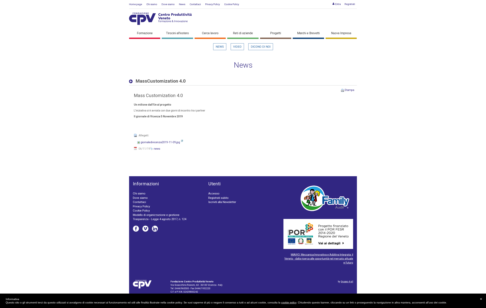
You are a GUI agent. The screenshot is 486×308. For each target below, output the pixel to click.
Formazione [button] (145, 33)
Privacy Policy (212, 4)
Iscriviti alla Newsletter (222, 202)
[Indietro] (132, 81)
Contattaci (195, 4)
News (182, 4)
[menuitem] (336, 4)
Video (237, 46)
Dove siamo (168, 4)
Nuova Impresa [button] (341, 33)
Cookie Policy (231, 4)
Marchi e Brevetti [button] (308, 33)
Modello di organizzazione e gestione (156, 215)
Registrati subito (218, 198)
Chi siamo (151, 4)
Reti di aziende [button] (243, 33)
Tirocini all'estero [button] (177, 33)
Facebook (136, 229)
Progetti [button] (275, 33)
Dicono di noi (261, 46)
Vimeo (145, 229)
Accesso (213, 193)
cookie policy (288, 302)
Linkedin (155, 229)
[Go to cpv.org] (160, 19)
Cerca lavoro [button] (210, 33)
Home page (135, 4)
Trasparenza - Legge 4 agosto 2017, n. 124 (159, 219)
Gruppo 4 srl (347, 281)
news (157, 148)
